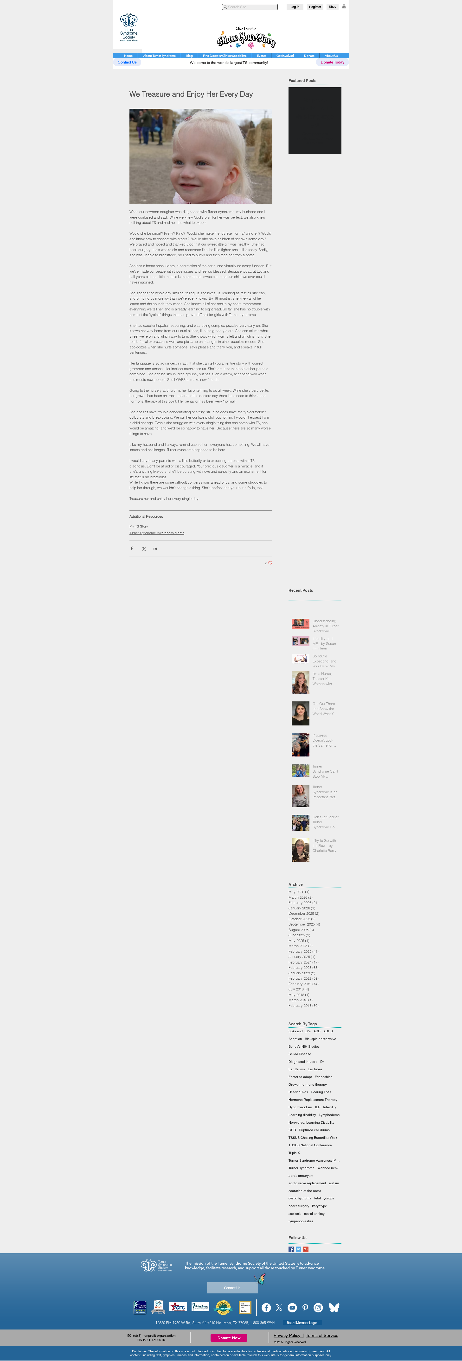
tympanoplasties (301, 1221)
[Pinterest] (305, 1307)
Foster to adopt (300, 1077)
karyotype (319, 1206)
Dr (322, 1062)
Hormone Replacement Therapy (313, 1100)
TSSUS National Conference (310, 1145)
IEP (317, 1107)
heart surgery (299, 1206)
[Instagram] (318, 1307)
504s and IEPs (300, 1031)
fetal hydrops (324, 1198)
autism (334, 1183)
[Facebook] (266, 1307)
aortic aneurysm (301, 1176)
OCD (292, 1130)
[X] (279, 1307)
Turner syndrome (301, 1168)
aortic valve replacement (307, 1183)
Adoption (295, 1039)
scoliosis (295, 1214)
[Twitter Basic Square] (298, 1249)
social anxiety (314, 1214)
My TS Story (138, 526)
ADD (317, 1031)
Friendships (323, 1077)
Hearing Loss (321, 1092)
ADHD (328, 1031)
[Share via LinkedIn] (155, 548)
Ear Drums (297, 1069)
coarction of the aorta (305, 1191)
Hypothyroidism (300, 1107)
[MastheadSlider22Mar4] (245, 36)
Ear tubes (315, 1069)
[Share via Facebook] (131, 548)
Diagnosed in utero (303, 1062)
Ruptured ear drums (314, 1130)
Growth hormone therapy (308, 1084)
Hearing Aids (298, 1092)
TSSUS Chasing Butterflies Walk (313, 1138)
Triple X (294, 1153)
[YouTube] (292, 1307)
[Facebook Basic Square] (291, 1249)
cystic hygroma (300, 1198)
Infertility (329, 1107)
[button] (344, 6)
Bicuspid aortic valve (320, 1039)
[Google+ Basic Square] (305, 1249)
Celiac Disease (300, 1054)
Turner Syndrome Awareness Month (156, 533)
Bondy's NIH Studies (304, 1046)
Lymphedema (329, 1115)
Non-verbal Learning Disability (311, 1122)
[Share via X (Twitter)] (143, 548)
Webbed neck (327, 1168)
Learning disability (302, 1115)
